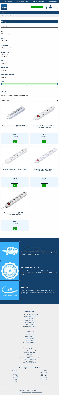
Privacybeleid (29, 324)
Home (3, 16)
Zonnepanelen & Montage (30, 342)
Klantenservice (30, 318)
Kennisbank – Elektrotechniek (30, 314)
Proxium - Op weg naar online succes (32, 392)
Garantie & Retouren (29, 322)
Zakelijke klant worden (30, 320)
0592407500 (32, 359)
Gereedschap (29, 340)
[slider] (1, 84)
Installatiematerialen (29, 338)
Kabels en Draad (29, 336)
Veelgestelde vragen (29, 316)
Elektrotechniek (30, 334)
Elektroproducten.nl (34, 390)
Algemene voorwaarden (29, 326)
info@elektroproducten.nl (32, 358)
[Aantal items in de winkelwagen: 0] (55, 6)
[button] (15, 141)
